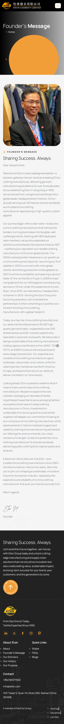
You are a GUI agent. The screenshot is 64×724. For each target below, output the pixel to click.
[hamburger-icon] (58, 5)
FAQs (35, 652)
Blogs (35, 657)
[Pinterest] (39, 633)
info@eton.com (11, 686)
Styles (35, 648)
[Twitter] (14, 633)
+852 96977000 (12, 680)
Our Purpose (10, 665)
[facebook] (22, 633)
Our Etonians (10, 657)
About (6, 648)
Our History (9, 661)
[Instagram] (31, 633)
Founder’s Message (14, 652)
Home (11, 32)
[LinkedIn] (6, 633)
